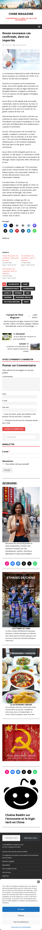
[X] (29, 563)
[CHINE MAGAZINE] (21, 8)
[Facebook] (12, 563)
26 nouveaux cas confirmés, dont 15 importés (28, 258)
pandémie (8, 297)
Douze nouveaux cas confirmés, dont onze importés (10, 258)
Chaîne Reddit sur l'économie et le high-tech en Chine (20, 818)
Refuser (21, 916)
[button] (38, 882)
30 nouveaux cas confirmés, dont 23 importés (9, 271)
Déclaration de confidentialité (21, 927)
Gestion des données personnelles (15, 851)
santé (26, 302)
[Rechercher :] (21, 437)
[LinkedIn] (18, 563)
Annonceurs (6, 872)
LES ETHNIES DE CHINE (21, 628)
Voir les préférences (21, 922)
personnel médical (23, 297)
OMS (27, 293)
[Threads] (24, 563)
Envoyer (7, 470)
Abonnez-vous (30, 838)
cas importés (13, 284)
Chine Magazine (21, 45)
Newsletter (7, 461)
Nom (4, 394)
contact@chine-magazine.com (12, 844)
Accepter (21, 909)
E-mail (4, 400)
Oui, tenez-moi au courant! (17, 464)
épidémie (18, 293)
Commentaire (7, 376)
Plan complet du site (9, 869)
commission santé (11, 289)
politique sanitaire (12, 302)
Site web (5, 407)
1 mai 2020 (8, 45)
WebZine (5, 876)
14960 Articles (34, 316)
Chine (25, 284)
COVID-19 (7, 293)
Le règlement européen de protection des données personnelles (20, 856)
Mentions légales (8, 861)
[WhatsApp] (35, 563)
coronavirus (28, 289)
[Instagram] (7, 563)
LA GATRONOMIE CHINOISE (21, 705)
